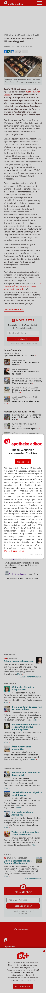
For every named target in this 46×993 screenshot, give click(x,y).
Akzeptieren (23, 461)
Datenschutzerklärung (14, 551)
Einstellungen (36, 554)
